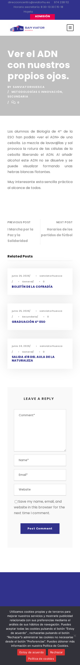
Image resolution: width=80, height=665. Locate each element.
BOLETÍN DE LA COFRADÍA (32, 287)
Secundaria (17, 96)
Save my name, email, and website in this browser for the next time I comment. (39, 507)
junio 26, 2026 (20, 275)
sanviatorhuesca (29, 87)
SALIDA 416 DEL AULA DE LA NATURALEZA (33, 359)
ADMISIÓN (42, 16)
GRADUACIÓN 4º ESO (28, 322)
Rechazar (56, 652)
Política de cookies (41, 658)
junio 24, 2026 (20, 346)
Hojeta (28, 12)
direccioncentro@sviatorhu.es (29, 2)
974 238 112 (61, 2)
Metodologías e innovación (37, 92)
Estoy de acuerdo (31, 652)
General (27, 281)
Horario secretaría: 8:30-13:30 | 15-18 (38, 7)
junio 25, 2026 (20, 311)
